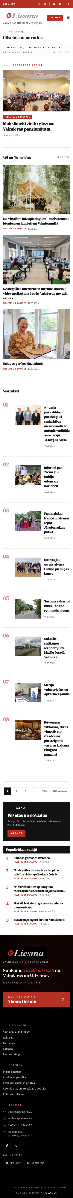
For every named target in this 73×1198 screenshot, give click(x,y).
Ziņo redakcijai (12, 1054)
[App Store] (54, 4)
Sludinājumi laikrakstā (16, 1032)
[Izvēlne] (68, 17)
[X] (45, 4)
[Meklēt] (67, 4)
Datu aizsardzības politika (19, 1083)
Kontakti (8, 1048)
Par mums (9, 1043)
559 (44, 791)
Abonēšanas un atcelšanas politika (24, 1088)
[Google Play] (60, 4)
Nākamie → (60, 791)
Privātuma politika (14, 1077)
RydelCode (50, 1193)
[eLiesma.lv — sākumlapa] (22, 15)
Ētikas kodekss (12, 1072)
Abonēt (55, 17)
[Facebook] (39, 4)
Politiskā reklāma (13, 1094)
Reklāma (8, 1037)
